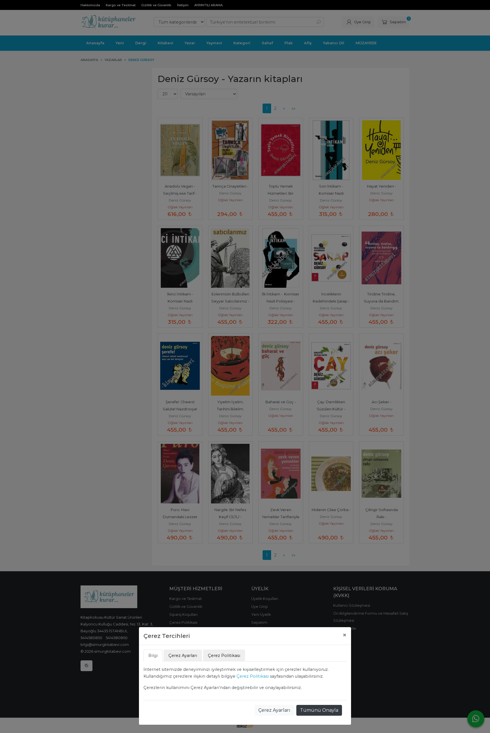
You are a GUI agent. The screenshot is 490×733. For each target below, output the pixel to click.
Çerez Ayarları (274, 710)
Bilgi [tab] (153, 655)
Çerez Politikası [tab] (224, 655)
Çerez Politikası (252, 676)
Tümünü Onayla (319, 710)
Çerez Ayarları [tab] (182, 655)
